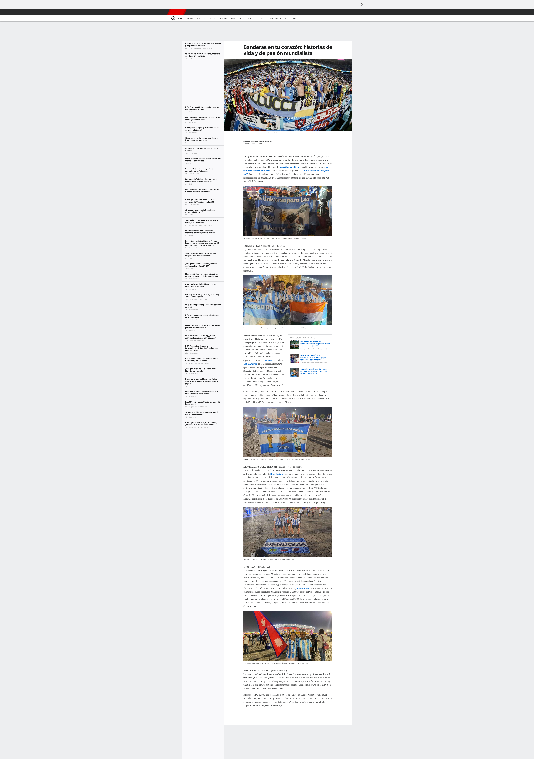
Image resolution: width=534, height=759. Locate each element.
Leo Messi (268, 360)
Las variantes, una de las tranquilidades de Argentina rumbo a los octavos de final (315, 343)
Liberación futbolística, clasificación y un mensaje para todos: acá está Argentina (313, 357)
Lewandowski (303, 588)
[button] (355, 12)
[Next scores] (361, 4)
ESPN (176, 12)
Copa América (250, 363)
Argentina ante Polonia (290, 167)
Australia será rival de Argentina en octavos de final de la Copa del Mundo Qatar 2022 (315, 371)
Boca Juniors (276, 473)
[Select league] (178, 5)
